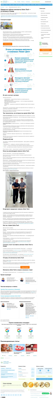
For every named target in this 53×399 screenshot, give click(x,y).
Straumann (33, 291)
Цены (13, 4)
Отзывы (28, 4)
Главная (2, 4)
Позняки (19, 368)
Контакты (39, 4)
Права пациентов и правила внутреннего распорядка (7, 374)
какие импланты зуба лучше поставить (25, 223)
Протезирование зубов (44, 21)
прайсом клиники (17, 250)
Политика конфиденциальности (35, 393)
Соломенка (20, 374)
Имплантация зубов (44, 15)
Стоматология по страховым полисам (45, 35)
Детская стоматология (44, 32)
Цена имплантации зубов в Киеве (10, 252)
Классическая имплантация (9, 242)
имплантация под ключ (28, 254)
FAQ (35, 4)
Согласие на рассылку (34, 397)
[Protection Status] (13, 397)
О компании (3, 368)
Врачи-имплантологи (27, 272)
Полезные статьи (8, 368)
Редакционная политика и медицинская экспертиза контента (7, 377)
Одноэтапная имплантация (23, 241)
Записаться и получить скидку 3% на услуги (46, 50)
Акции (24, 4)
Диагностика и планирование (45, 13)
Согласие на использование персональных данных (38, 395)
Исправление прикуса (44, 17)
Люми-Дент (2, 7)
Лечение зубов (43, 23)
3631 (15, 14)
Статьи (32, 4)
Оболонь (20, 371)
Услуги (10, 4)
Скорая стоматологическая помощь (45, 38)
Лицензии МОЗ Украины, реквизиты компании (7, 370)
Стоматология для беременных (46, 30)
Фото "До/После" (19, 4)
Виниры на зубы (43, 19)
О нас (6, 4)
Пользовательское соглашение (43, 397)
